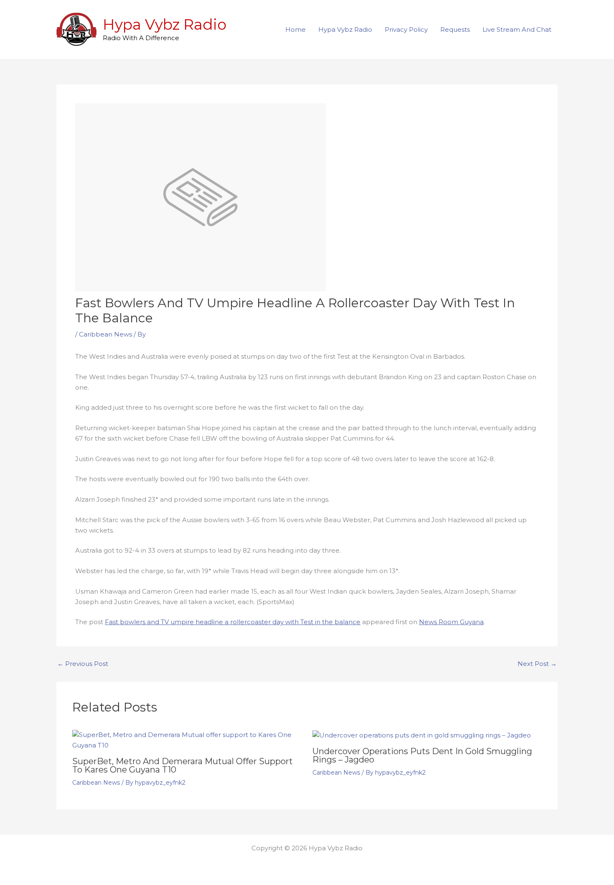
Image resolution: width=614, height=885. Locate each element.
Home (295, 29)
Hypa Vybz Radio (164, 24)
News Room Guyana (451, 622)
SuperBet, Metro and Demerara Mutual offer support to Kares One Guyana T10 (182, 765)
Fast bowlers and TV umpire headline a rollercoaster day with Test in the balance (232, 622)
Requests (455, 29)
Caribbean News (105, 334)
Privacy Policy (406, 29)
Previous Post (82, 664)
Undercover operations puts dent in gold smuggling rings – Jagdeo (422, 755)
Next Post (537, 664)
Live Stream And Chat (516, 29)
